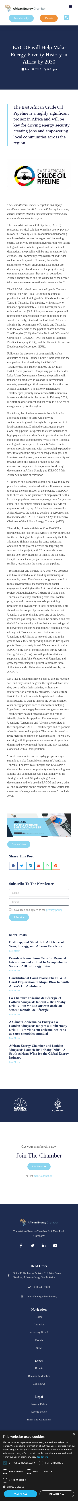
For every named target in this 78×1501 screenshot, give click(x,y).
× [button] (74, 1434)
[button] (70, 6)
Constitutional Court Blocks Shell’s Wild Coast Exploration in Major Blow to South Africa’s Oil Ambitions (39, 982)
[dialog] (39, 1466)
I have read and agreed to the (37, 909)
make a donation (43, 1175)
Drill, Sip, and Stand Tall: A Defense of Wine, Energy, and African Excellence (36, 944)
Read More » (14, 951)
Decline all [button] (56, 1493)
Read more (42, 1456)
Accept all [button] (20, 1493)
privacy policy (54, 909)
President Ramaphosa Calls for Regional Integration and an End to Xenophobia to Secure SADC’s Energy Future (38, 962)
